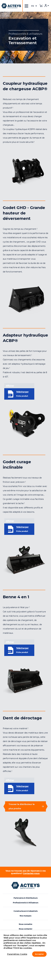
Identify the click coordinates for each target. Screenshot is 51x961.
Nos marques (25, 916)
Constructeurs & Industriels (26, 911)
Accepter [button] (39, 954)
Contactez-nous (31, 873)
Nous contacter (25, 929)
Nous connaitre (25, 924)
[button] (34, 6)
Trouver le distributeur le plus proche (22, 806)
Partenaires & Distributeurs (26, 898)
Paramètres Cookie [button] (17, 954)
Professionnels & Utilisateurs (25, 903)
